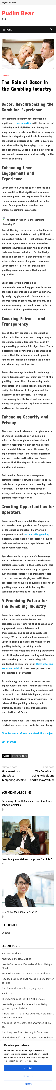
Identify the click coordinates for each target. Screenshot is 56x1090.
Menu (9, 29)
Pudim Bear (18, 13)
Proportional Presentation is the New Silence (26, 973)
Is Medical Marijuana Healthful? (19, 912)
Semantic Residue (11, 953)
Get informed (9, 741)
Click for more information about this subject (28, 733)
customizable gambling (36, 534)
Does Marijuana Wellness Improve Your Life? (27, 859)
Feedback (7, 993)
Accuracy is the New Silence (16, 958)
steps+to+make (19, 756)
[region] (28, 1065)
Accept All (28, 1068)
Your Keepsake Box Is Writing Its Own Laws (25, 1032)
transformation (23, 123)
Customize (28, 1076)
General (6, 75)
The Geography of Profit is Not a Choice (23, 999)
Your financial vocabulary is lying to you (22, 988)
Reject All (28, 1083)
